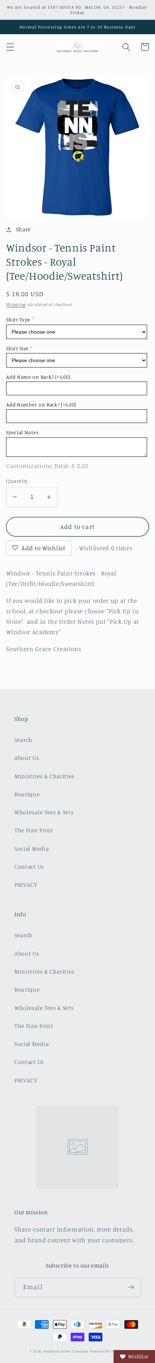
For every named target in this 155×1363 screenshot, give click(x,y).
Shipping (15, 304)
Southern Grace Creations (66, 1351)
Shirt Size (17, 348)
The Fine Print (33, 830)
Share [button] (23, 229)
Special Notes (22, 432)
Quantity (17, 480)
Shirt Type (18, 319)
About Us (26, 757)
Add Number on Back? (41, 404)
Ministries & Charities (44, 776)
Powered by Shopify (107, 1351)
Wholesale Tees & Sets (44, 812)
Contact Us (29, 866)
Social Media (31, 848)
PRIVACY (25, 884)
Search (23, 739)
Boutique (27, 794)
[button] (10, 47)
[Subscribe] (131, 1287)
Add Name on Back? (38, 377)
